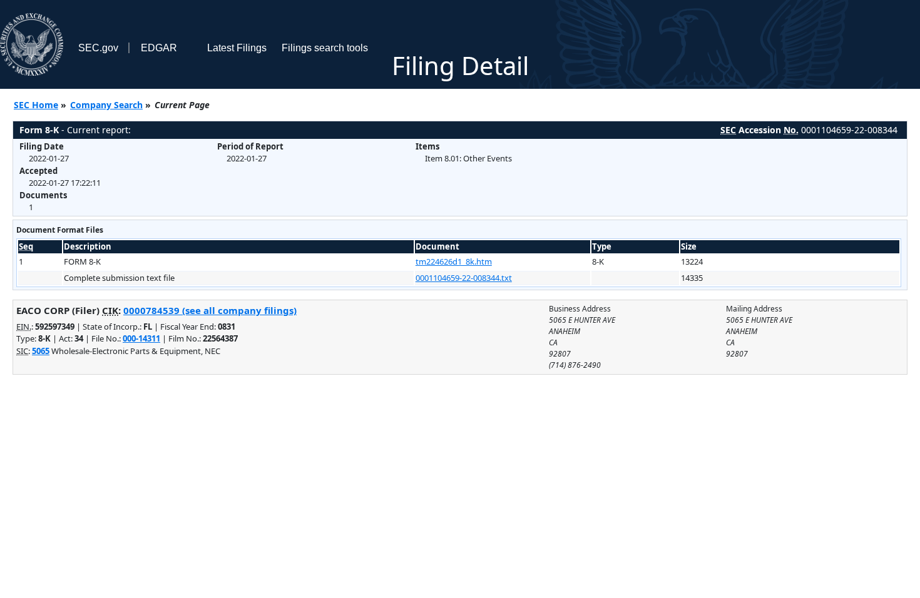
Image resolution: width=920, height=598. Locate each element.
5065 (40, 351)
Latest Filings (237, 48)
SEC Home (36, 105)
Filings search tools (325, 48)
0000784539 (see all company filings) (210, 310)
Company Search (106, 105)
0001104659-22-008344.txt (464, 277)
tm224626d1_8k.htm (454, 261)
